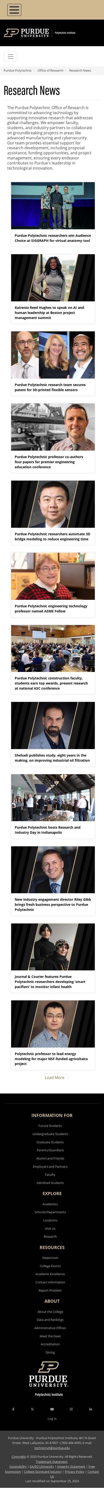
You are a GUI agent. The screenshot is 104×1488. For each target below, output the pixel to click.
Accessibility (18, 1466)
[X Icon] (33, 1409)
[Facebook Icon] (13, 1409)
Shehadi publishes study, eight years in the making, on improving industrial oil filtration (52, 758)
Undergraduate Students (50, 1134)
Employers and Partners (50, 1166)
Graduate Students (50, 1142)
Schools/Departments (50, 1212)
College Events (50, 1266)
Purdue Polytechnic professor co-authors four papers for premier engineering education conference (49, 461)
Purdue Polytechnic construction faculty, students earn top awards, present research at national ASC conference (51, 683)
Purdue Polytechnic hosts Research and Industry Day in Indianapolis (48, 830)
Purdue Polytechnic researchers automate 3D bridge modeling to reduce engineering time (52, 536)
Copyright (19, 1456)
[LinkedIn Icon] (90, 1409)
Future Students (50, 1125)
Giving (50, 1352)
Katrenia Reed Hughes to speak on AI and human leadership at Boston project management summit (49, 312)
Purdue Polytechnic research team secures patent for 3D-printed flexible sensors (50, 387)
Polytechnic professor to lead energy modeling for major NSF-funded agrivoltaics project (51, 1058)
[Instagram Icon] (71, 1409)
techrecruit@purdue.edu (52, 1448)
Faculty (50, 1174)
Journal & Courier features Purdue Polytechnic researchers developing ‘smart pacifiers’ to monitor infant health (50, 981)
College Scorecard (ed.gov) (43, 1471)
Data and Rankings (50, 1319)
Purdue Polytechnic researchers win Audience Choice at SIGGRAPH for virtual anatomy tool (53, 238)
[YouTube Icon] (52, 1409)
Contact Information (50, 1282)
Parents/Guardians (50, 1150)
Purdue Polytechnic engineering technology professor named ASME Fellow (51, 608)
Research (50, 1236)
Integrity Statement (71, 1466)
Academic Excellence (50, 1274)
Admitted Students (50, 1183)
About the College (50, 1311)
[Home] (46, 33)
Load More (54, 1077)
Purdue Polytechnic (18, 70)
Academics (50, 1204)
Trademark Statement (51, 1461)
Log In (52, 1418)
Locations (50, 1220)
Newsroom (50, 1258)
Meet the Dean (50, 1336)
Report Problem (50, 1290)
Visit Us (50, 1228)
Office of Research (50, 70)
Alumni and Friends (50, 1158)
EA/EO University (42, 1466)
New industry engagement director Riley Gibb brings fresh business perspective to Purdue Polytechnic (53, 904)
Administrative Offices (50, 1328)
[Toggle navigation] (10, 56)
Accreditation (50, 1344)
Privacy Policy (74, 1471)
